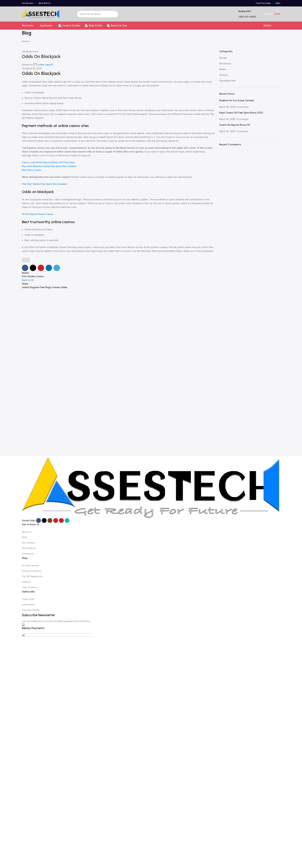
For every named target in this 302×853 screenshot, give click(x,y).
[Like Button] (26, 260)
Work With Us (29, 548)
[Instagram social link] (50, 520)
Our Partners (28, 542)
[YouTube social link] (55, 520)
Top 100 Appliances (32, 576)
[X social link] (44, 520)
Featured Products (31, 571)
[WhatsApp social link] (67, 520)
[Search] (114, 14)
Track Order (28, 599)
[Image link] (151, 486)
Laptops (26, 581)
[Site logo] (41, 13)
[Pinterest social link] (61, 520)
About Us (26, 532)
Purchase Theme (30, 610)
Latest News (28, 604)
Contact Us (28, 553)
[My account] (279, 25)
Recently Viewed (30, 565)
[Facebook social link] (38, 520)
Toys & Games (29, 587)
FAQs (24, 537)
